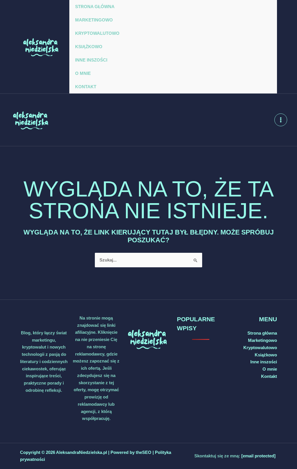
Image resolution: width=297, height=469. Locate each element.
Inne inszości (91, 59)
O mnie (83, 73)
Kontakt (85, 86)
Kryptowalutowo (97, 33)
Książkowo (88, 46)
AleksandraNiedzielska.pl (81, 452)
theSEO (144, 452)
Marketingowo (94, 19)
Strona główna (95, 6)
